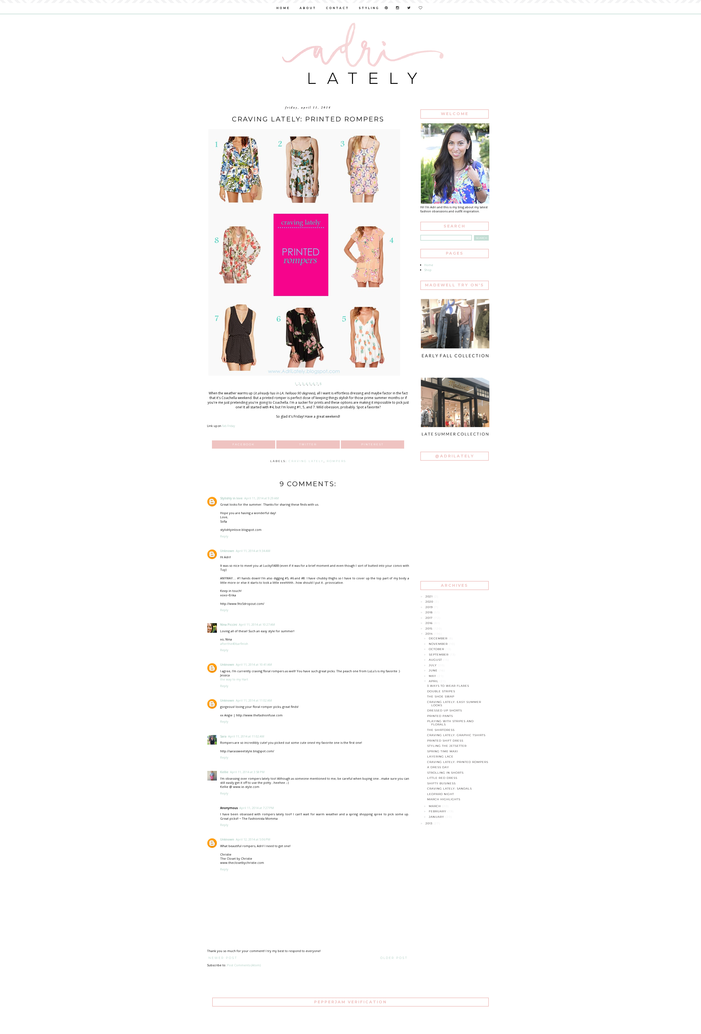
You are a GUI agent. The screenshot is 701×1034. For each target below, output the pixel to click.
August (436, 660)
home (283, 8)
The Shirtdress (441, 730)
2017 (430, 618)
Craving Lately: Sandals (449, 788)
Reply (224, 536)
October (437, 649)
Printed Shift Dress (445, 740)
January (437, 817)
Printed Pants (440, 716)
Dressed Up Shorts (444, 710)
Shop (428, 270)
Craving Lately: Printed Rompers (457, 762)
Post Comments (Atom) (244, 965)
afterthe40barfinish (234, 644)
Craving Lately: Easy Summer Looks (454, 703)
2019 (430, 607)
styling (369, 8)
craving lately (306, 461)
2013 (429, 823)
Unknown (227, 551)
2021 (430, 596)
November (439, 644)
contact (337, 8)
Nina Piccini (228, 624)
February (438, 811)
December (439, 638)
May (433, 676)
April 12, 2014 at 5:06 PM (253, 839)
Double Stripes (441, 691)
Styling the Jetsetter (447, 746)
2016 (430, 623)
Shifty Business (441, 783)
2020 (430, 601)
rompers (336, 461)
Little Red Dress (442, 778)
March (435, 806)
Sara (223, 736)
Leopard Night (440, 794)
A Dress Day (438, 767)
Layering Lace (440, 756)
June (434, 670)
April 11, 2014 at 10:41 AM (254, 664)
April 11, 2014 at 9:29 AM (261, 498)
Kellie (224, 772)
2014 (430, 634)
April (434, 681)
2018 (430, 612)
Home (428, 265)
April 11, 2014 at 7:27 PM (256, 808)
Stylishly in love (231, 498)
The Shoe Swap (440, 696)
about (308, 8)
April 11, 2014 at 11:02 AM (254, 700)
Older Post (394, 958)
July (433, 665)
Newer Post (222, 958)
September (439, 654)
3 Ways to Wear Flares (448, 686)
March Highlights (443, 799)
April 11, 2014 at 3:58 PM (247, 772)
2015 (429, 628)
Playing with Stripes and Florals (450, 722)
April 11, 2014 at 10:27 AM (257, 624)
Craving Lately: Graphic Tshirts (456, 735)
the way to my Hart (234, 679)
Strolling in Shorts (445, 772)
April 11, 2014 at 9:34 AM (253, 551)
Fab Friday (228, 426)
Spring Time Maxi (442, 751)
